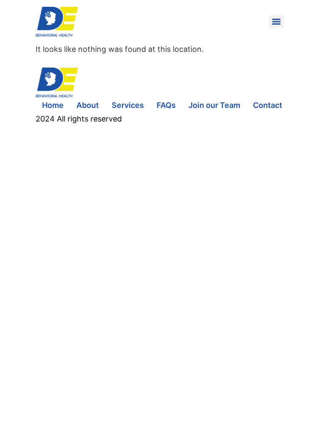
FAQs (166, 105)
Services (128, 105)
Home (53, 105)
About (87, 105)
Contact (267, 105)
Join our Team (214, 105)
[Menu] (276, 21)
